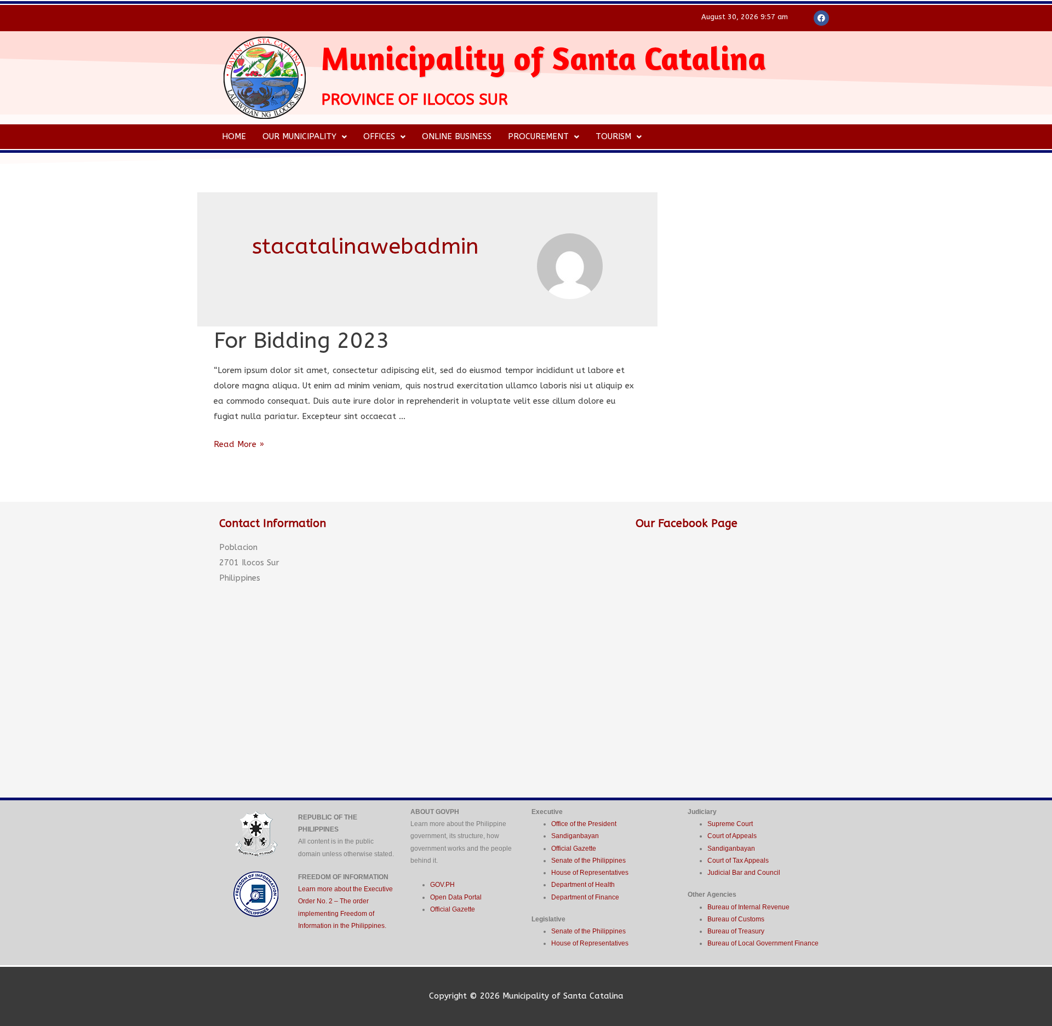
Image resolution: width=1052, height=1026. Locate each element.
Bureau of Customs (735, 919)
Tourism (613, 136)
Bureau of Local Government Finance (763, 943)
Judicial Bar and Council (743, 872)
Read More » (239, 444)
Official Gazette (452, 909)
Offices (379, 136)
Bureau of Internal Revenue (748, 907)
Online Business (456, 136)
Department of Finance (585, 897)
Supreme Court (730, 824)
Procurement (538, 136)
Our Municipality (299, 136)
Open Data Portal (456, 897)
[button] (304, 136)
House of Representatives (589, 872)
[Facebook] (821, 18)
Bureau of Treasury (735, 931)
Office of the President (583, 824)
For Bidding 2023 (302, 340)
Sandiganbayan (575, 836)
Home (234, 136)
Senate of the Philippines (588, 860)
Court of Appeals (732, 836)
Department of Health (583, 885)
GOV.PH (442, 885)
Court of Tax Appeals (738, 860)
